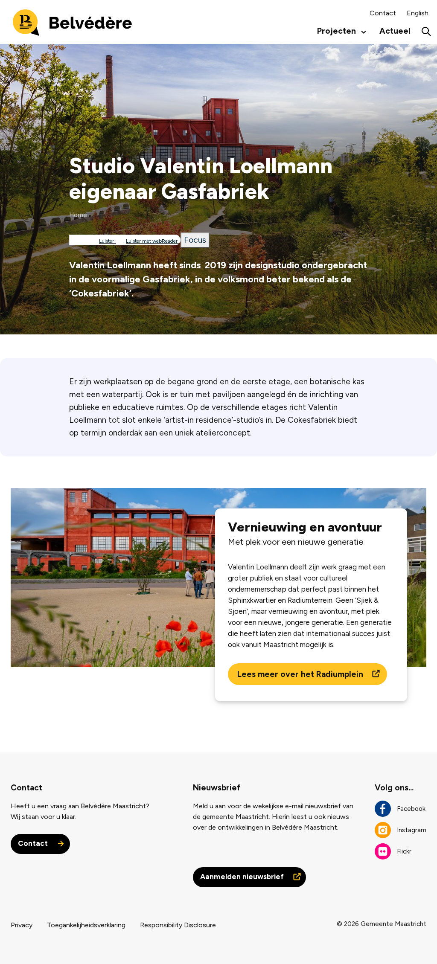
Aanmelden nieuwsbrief (243, 876)
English (417, 13)
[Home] (72, 22)
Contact (383, 13)
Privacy (21, 925)
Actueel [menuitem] (395, 31)
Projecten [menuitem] (334, 33)
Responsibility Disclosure (178, 925)
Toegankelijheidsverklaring (86, 925)
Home (78, 215)
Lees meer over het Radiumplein (301, 674)
